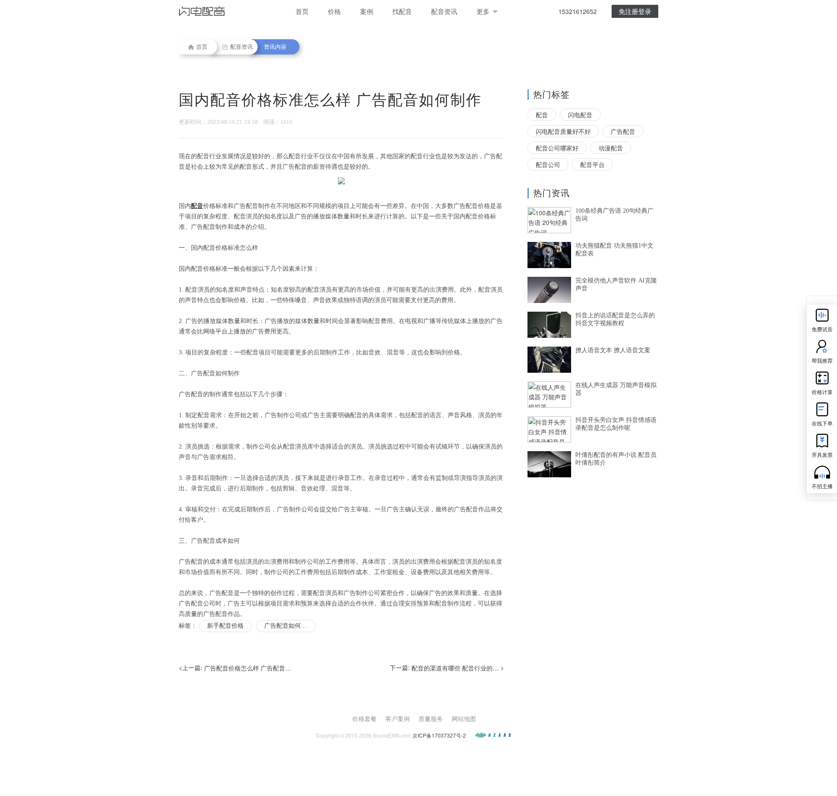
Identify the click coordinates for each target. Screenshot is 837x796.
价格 (334, 11)
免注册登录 (635, 11)
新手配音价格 (225, 626)
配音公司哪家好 (557, 147)
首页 (302, 11)
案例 (366, 11)
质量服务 (430, 718)
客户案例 (397, 718)
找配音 (402, 11)
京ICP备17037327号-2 (439, 735)
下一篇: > (447, 667)
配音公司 (548, 164)
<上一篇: (235, 667)
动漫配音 (611, 147)
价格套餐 (364, 718)
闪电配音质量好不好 (563, 131)
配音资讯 (444, 11)
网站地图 (464, 718)
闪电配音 (580, 114)
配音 (542, 114)
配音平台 (592, 164)
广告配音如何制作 (288, 626)
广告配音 (623, 131)
